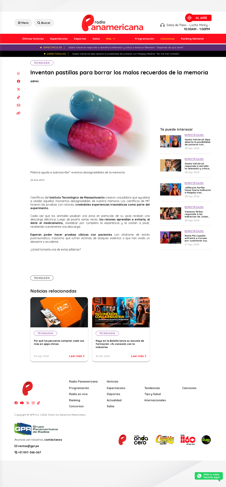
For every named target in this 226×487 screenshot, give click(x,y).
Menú (25, 23)
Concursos (167, 38)
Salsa (96, 38)
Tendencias (152, 388)
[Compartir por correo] (18, 105)
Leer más (76, 356)
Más (109, 38)
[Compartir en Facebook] (18, 81)
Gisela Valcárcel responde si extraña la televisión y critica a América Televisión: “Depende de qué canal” (197, 166)
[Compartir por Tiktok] (18, 97)
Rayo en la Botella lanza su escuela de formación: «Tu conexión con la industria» (120, 344)
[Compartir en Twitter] (18, 89)
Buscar (45, 23)
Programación (144, 38)
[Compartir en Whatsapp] (18, 73)
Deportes (80, 38)
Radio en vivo (78, 394)
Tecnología (42, 63)
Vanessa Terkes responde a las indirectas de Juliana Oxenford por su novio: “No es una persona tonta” (197, 214)
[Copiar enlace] (18, 113)
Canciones (189, 388)
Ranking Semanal (192, 38)
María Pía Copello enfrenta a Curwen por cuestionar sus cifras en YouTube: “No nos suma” (196, 238)
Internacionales (155, 400)
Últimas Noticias (33, 38)
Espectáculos (59, 38)
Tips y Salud (152, 394)
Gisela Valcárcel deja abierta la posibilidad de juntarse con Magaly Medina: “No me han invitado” (197, 142)
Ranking (74, 400)
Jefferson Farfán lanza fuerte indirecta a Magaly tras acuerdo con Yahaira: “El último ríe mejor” (198, 190)
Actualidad (114, 400)
